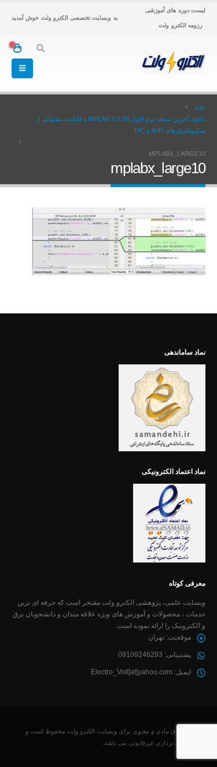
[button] (40, 48)
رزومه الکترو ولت (181, 25)
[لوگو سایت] (173, 62)
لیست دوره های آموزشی (175, 10)
